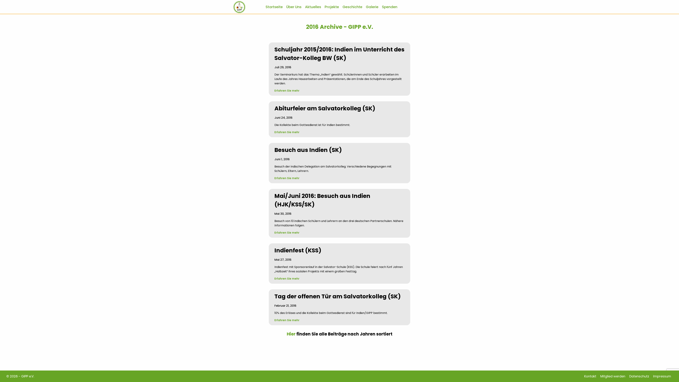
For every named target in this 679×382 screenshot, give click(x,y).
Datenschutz (639, 376)
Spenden (389, 6)
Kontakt (590, 376)
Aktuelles (313, 6)
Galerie (372, 6)
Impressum (662, 376)
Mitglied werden (612, 376)
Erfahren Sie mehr (286, 90)
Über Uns (293, 6)
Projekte (332, 6)
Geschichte (352, 6)
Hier (291, 334)
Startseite (274, 6)
